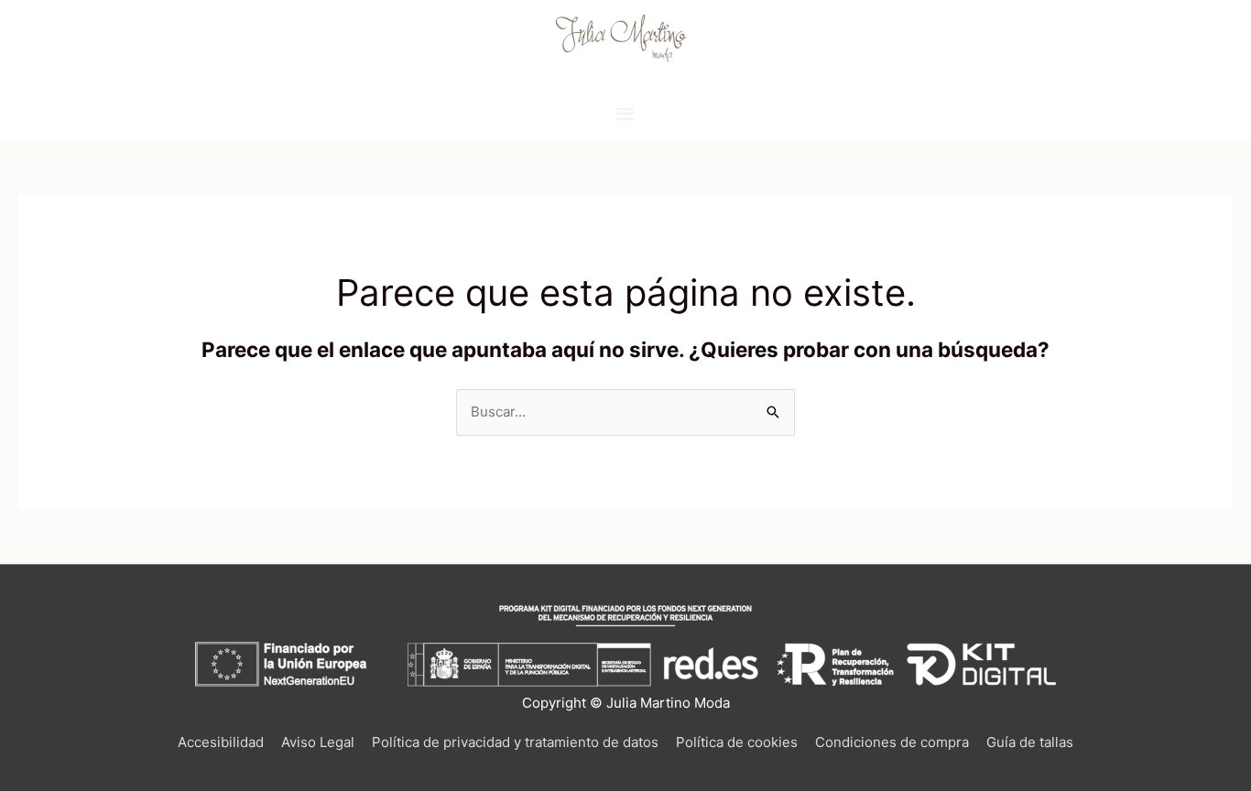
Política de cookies (737, 742)
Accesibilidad (221, 742)
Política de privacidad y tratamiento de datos (515, 742)
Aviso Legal (317, 742)
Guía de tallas (1029, 742)
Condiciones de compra (892, 742)
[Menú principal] (625, 114)
